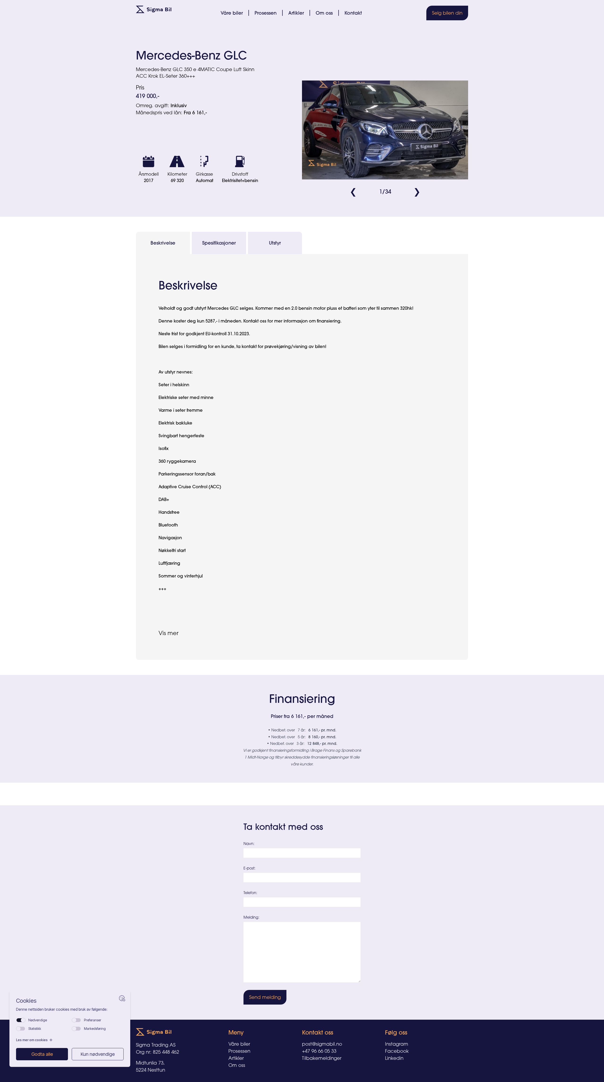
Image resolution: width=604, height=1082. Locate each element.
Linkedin (394, 1058)
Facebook (397, 1051)
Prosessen (266, 13)
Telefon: (250, 892)
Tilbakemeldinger (321, 1058)
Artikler (296, 13)
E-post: (249, 868)
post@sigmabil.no (322, 1044)
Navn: (248, 843)
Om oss (324, 13)
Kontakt (353, 13)
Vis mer (168, 632)
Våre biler (232, 13)
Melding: (251, 917)
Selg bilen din (447, 13)
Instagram (396, 1044)
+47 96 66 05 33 (319, 1051)
